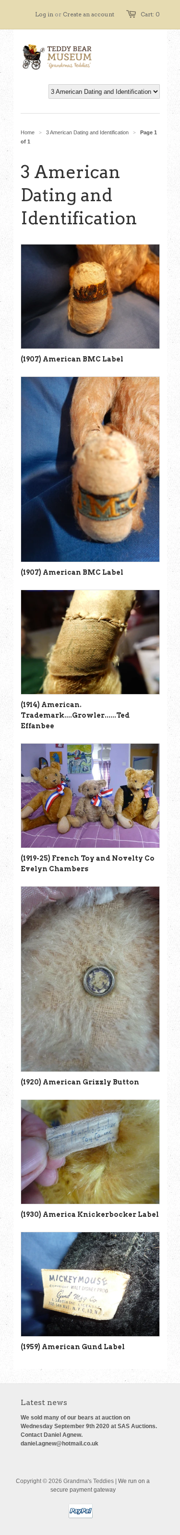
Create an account (88, 14)
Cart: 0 (150, 14)
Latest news (44, 1402)
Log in (44, 14)
